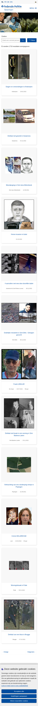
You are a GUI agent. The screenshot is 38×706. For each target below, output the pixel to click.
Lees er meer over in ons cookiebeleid (14, 686)
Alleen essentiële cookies (19, 701)
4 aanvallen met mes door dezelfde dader (19, 283)
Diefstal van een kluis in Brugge (19, 634)
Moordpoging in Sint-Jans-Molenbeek (19, 185)
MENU (32, 8)
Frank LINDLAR (19, 384)
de (8, 2)
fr (5, 2)
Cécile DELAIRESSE (19, 536)
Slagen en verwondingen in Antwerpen (19, 87)
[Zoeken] (23, 40)
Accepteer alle (19, 691)
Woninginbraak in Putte (19, 585)
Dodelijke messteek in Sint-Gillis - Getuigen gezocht (19, 334)
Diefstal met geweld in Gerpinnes (19, 136)
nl (2, 2)
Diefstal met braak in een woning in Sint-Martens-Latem (19, 434)
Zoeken (4, 36)
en (11, 2)
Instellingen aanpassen (19, 696)
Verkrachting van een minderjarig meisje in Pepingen (19, 486)
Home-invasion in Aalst (19, 234)
